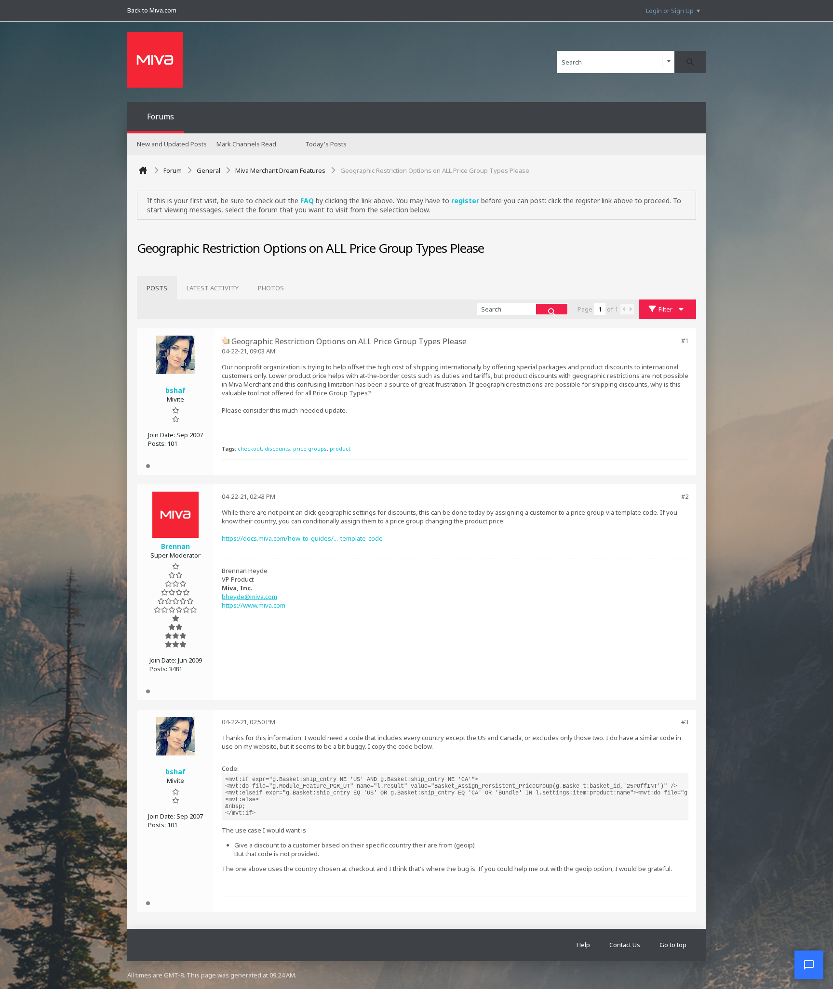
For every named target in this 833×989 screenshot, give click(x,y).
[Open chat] (808, 964)
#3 (684, 721)
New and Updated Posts (172, 144)
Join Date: (161, 434)
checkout (250, 448)
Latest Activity (213, 288)
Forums (160, 116)
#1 (684, 340)
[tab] (157, 288)
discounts (277, 448)
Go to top (672, 944)
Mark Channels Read (246, 144)
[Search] (690, 62)
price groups (310, 448)
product (340, 448)
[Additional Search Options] (669, 62)
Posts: (157, 443)
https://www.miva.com (253, 605)
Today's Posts (326, 144)
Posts (157, 288)
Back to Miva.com (151, 10)
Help (583, 944)
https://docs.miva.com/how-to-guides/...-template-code (302, 538)
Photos (271, 288)
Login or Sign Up (670, 10)
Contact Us (624, 944)
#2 (684, 496)
